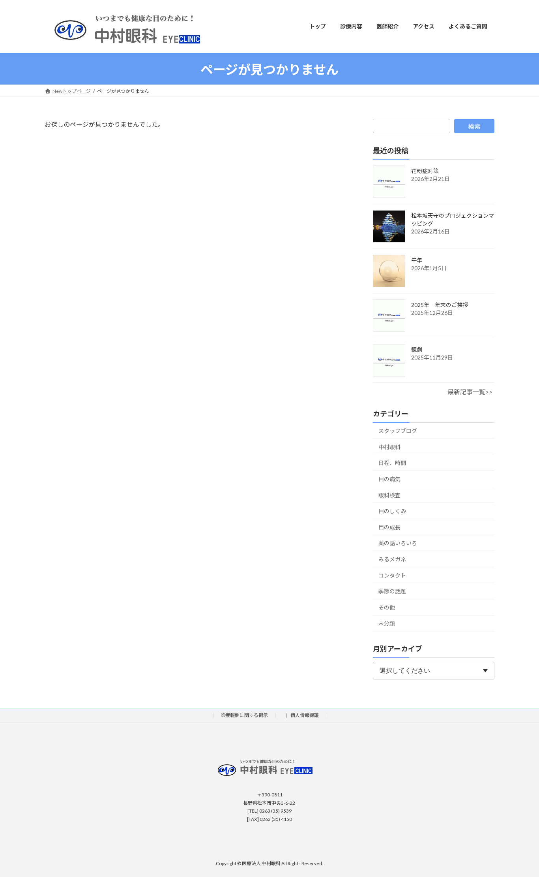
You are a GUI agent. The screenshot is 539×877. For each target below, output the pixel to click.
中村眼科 (389, 446)
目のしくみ (392, 511)
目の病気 (389, 479)
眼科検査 (389, 494)
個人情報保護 (304, 715)
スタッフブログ (397, 430)
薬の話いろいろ (397, 543)
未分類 (386, 623)
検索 (474, 126)
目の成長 (389, 526)
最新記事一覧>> (469, 391)
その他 (386, 607)
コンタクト (392, 575)
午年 (416, 260)
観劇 (416, 349)
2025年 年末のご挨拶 (439, 304)
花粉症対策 (425, 170)
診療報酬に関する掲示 (244, 715)
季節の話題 (392, 591)
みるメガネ (392, 559)
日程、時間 (392, 462)
